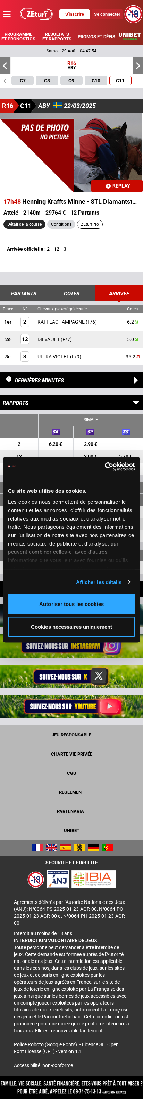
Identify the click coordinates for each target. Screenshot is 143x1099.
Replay (121, 186)
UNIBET (71, 830)
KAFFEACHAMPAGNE (61, 322)
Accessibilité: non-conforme (43, 1065)
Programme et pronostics (18, 36)
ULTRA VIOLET (53, 356)
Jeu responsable (71, 735)
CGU (71, 773)
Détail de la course (24, 224)
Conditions (61, 224)
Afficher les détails (99, 582)
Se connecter (107, 14)
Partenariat (71, 811)
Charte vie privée (71, 754)
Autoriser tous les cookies (71, 604)
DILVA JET (49, 339)
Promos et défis (96, 36)
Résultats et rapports (57, 36)
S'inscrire (74, 14)
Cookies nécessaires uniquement (71, 627)
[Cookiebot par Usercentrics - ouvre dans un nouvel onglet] (104, 466)
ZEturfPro (90, 224)
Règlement (71, 792)
